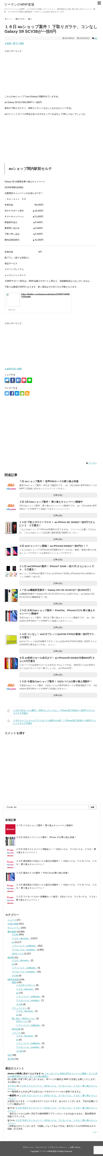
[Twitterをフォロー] (7, 393)
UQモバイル (18, 953)
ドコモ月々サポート (25, 985)
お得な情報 (13, 924)
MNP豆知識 (13, 979)
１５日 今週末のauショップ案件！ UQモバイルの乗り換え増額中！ (55, 681)
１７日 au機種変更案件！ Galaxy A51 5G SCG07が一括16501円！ (55, 590)
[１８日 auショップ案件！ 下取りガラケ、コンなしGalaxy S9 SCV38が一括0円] (18, 380)
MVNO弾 (16, 1029)
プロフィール (28, 1147)
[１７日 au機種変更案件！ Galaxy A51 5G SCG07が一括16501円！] (11, 595)
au (96, 38)
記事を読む (58, 495)
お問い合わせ (75, 1147)
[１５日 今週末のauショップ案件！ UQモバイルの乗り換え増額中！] (11, 687)
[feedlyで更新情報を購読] (22, 393)
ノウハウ (16, 1033)
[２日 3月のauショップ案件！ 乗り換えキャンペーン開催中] (11, 507)
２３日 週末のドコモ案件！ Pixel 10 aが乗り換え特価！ (43, 873)
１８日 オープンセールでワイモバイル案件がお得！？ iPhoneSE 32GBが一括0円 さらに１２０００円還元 (54, 721)
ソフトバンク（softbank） (24, 946)
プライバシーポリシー (58, 1147)
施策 (14, 982)
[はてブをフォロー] (17, 393)
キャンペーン (14, 928)
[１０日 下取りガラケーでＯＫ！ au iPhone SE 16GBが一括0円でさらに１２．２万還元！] (11, 527)
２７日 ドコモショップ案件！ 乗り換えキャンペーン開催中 (44, 825)
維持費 (11, 957)
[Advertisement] (51, 72)
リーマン (92, 463)
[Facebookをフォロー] (12, 393)
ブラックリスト (19, 1008)
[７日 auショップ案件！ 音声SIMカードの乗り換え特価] (11, 487)
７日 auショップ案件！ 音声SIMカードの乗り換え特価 (48, 481)
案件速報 (12, 932)
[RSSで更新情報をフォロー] (27, 393)
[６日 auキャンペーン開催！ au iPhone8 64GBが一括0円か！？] (11, 551)
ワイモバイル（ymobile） (24, 950)
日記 (10, 1055)
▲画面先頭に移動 (13, 369)
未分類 (11, 1059)
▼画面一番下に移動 (14, 43)
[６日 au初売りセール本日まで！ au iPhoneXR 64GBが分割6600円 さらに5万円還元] (11, 663)
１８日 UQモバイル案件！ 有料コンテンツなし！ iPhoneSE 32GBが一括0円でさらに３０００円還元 (54, 711)
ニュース (12, 920)
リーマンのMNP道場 (19, 4)
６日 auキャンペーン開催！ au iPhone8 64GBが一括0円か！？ (53, 546)
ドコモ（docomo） (21, 938)
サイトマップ (41, 1147)
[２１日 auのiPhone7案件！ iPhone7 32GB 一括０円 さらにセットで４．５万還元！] (11, 572)
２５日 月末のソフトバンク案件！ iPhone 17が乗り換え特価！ (46, 837)
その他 (15, 934)
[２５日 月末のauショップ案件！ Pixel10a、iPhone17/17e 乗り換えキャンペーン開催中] (11, 616)
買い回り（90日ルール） (24, 1018)
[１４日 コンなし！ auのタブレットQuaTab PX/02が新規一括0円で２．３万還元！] (11, 639)
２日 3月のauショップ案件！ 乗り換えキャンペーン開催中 (51, 501)
